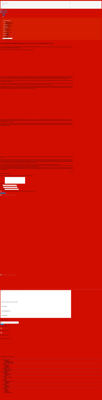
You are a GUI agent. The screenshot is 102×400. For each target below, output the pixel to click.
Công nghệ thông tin (8, 25)
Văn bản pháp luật (8, 39)
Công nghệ (5, 24)
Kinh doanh (7, 365)
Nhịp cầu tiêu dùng (6, 20)
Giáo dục (4, 31)
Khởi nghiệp (7, 23)
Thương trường (8, 367)
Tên (1, 185)
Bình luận (2, 183)
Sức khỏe (5, 33)
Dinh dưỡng (7, 34)
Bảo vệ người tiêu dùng (9, 362)
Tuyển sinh (7, 383)
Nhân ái (6, 36)
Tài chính (6, 366)
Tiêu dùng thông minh (8, 22)
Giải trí (6, 379)
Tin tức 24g (7, 391)
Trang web (2, 189)
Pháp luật (6, 37)
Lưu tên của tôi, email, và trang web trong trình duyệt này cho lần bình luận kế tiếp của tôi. (18, 191)
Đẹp (5, 378)
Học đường (7, 382)
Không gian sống (8, 374)
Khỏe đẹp (6, 386)
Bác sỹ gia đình (7, 387)
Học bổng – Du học (8, 32)
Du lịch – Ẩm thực (8, 377)
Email (1, 187)
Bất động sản (5, 26)
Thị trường (7, 21)
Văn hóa (4, 28)
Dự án (6, 27)
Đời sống (5, 35)
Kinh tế (4, 22)
